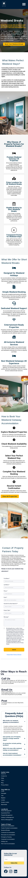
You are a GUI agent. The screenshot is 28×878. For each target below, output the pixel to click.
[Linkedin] (15, 871)
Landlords (4, 809)
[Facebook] (6, 871)
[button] (24, 4)
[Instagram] (10, 871)
